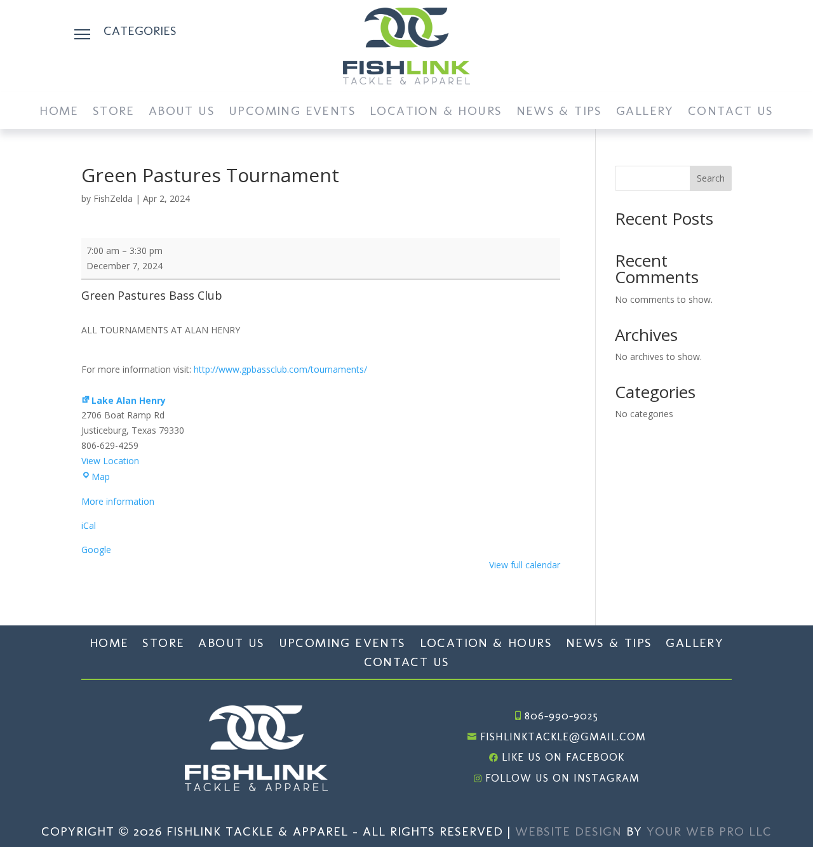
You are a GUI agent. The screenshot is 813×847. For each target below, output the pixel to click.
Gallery (645, 112)
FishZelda (113, 198)
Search (711, 178)
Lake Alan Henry (128, 400)
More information (117, 501)
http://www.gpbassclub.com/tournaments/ (280, 369)
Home (59, 112)
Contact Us (731, 112)
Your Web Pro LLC (709, 831)
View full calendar (524, 565)
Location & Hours (436, 112)
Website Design (568, 831)
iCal (88, 525)
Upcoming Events (292, 112)
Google (96, 550)
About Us (182, 112)
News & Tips (559, 112)
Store (114, 112)
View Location (110, 461)
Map (100, 476)
